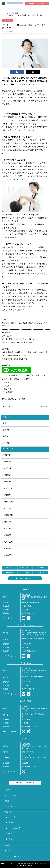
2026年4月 (7, 482)
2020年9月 (7, 522)
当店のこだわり (25, 568)
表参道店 (9, 833)
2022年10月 (7, 502)
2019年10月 (7, 542)
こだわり (8, 790)
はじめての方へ (9, 568)
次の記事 (43, 406)
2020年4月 (7, 528)
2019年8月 (7, 555)
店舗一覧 (41, 572)
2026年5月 (7, 475)
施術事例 (6, 430)
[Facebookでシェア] (17, 72)
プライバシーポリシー (13, 856)
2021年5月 (7, 508)
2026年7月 (7, 462)
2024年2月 (7, 495)
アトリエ (9, 839)
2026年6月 (7, 468)
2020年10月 (7, 515)
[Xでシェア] (33, 72)
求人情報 (7, 20)
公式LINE (25, 610)
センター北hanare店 (13, 828)
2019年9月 (7, 549)
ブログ (5, 423)
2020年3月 (7, 535)
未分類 (5, 436)
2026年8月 (7, 455)
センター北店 (10, 817)
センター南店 (10, 823)
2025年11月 (7, 488)
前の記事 (6, 406)
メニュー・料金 (25, 572)
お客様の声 (9, 572)
